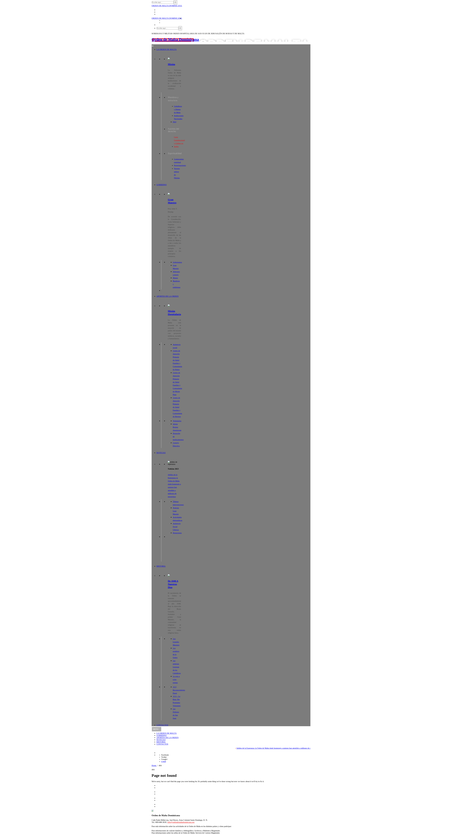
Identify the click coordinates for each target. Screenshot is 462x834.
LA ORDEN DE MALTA (166, 49)
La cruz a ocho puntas (176, 679)
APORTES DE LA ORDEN (167, 296)
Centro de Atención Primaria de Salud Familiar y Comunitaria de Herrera (177, 407)
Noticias (159, 800)
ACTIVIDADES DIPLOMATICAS (170, 792)
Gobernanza (177, 262)
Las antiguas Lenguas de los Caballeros (177, 667)
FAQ (174, 122)
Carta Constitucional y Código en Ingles (179, 141)
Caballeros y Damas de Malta (178, 109)
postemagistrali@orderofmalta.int (232, 833)
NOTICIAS (161, 453)
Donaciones (177, 533)
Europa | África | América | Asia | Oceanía (167, 828)
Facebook (165, 755)
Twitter (164, 757)
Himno (175, 278)
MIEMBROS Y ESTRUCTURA (169, 794)
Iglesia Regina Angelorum (177, 427)
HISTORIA (161, 566)
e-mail (163, 761)
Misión (171, 64)
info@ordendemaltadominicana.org (181, 822)
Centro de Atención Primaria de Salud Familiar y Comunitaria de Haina (177, 360)
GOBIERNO (161, 185)
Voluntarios (177, 421)
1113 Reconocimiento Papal (179, 690)
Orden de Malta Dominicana (175, 39)
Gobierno (160, 788)
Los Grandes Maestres (176, 642)
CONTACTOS (162, 725)
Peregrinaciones (180, 165)
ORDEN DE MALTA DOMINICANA (167, 6)
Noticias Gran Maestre (176, 511)
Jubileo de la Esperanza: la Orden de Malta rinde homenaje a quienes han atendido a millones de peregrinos (249, 748)
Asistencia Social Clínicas (176, 527)
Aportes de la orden (163, 798)
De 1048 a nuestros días (173, 584)
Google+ (164, 759)
